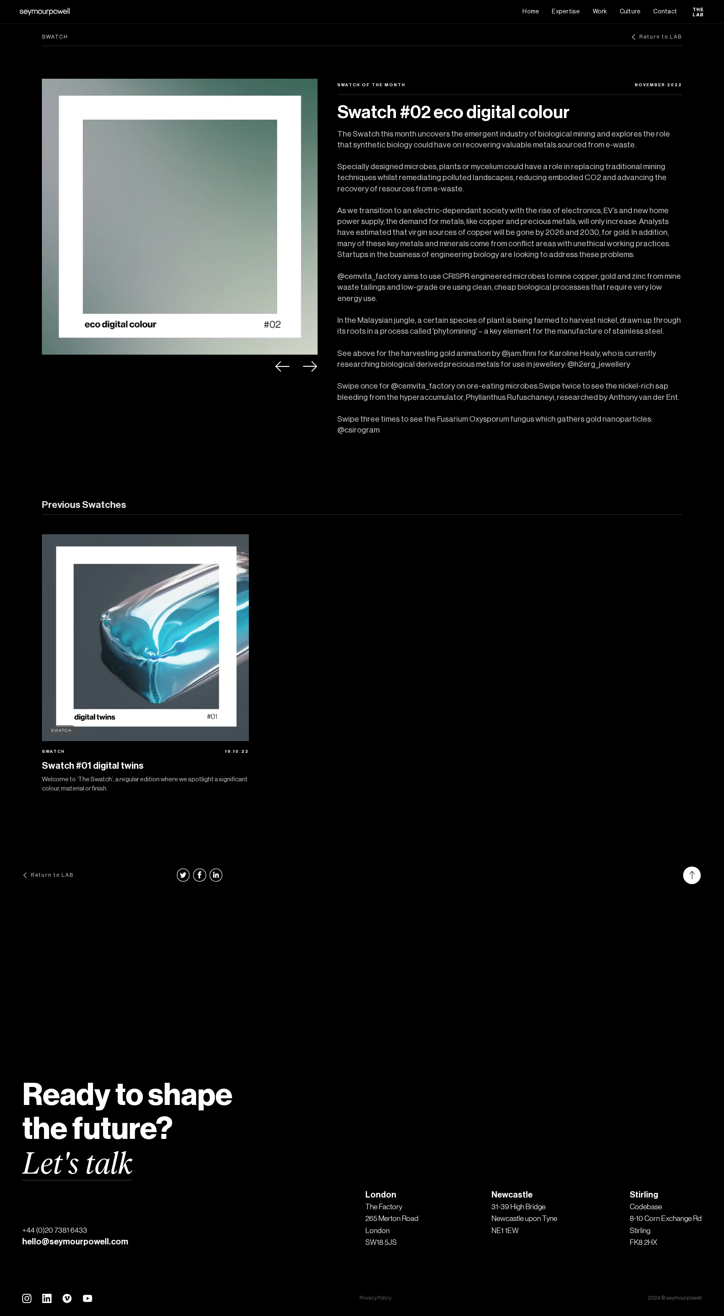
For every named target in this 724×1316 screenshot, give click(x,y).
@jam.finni (519, 353)
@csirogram (358, 430)
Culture (630, 11)
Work (600, 11)
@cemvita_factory (369, 276)
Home (530, 11)
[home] (45, 11)
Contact (665, 11)
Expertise (566, 11)
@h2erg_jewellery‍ (598, 364)
